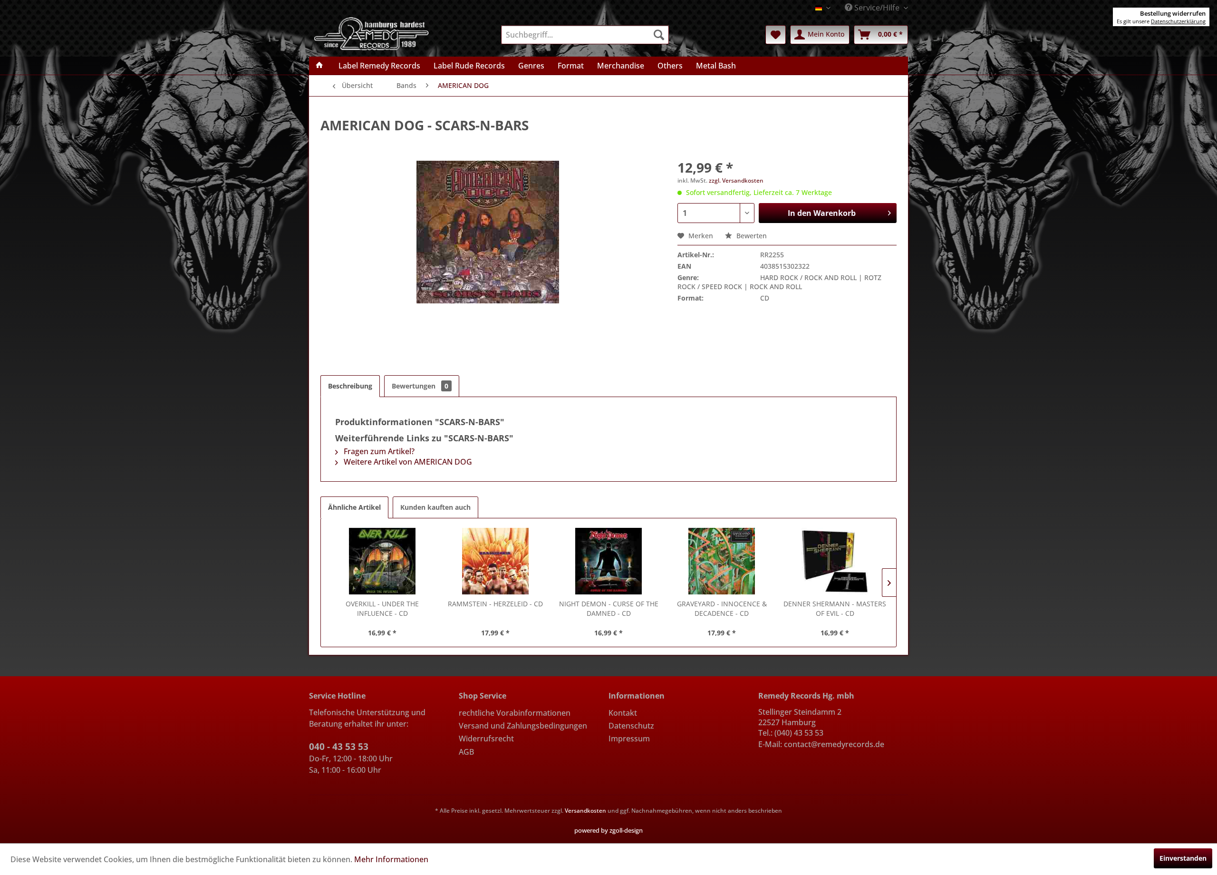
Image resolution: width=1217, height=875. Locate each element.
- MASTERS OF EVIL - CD (834, 608)
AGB (466, 752)
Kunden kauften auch (435, 507)
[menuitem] (585, 34)
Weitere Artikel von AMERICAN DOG (407, 462)
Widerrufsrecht (486, 738)
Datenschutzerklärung (1178, 21)
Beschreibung (350, 385)
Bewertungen (420, 385)
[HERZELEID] (495, 561)
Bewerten (750, 235)
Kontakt (622, 713)
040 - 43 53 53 (338, 746)
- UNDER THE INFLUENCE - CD (382, 608)
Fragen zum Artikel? (378, 451)
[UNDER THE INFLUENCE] (382, 561)
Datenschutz (631, 725)
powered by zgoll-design (608, 830)
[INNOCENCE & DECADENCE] (721, 561)
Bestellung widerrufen (1173, 13)
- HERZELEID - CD (495, 603)
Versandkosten (585, 811)
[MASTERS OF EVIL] (835, 561)
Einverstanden (1183, 858)
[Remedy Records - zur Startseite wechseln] (372, 33)
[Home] (319, 66)
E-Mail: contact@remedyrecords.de (821, 744)
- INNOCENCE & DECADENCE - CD (722, 608)
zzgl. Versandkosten (736, 180)
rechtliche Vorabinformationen (514, 713)
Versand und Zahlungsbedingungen (523, 725)
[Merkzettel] (775, 34)
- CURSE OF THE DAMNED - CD (608, 608)
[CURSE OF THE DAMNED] (608, 561)
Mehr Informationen (391, 859)
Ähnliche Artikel (354, 507)
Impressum (629, 738)
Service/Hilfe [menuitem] (876, 7)
